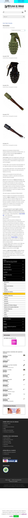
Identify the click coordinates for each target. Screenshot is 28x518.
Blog (5, 428)
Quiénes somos (7, 423)
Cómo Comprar (7, 438)
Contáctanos (6, 454)
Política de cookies (13, 481)
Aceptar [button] (16, 516)
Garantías (6, 444)
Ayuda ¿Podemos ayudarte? (10, 452)
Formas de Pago (7, 441)
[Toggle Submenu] (23, 261)
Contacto (6, 425)
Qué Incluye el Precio (8, 439)
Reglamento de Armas (8, 446)
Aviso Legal (7, 479)
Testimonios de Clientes (9, 426)
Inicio (4, 23)
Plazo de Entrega (7, 442)
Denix (7, 23)
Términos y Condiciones (9, 431)
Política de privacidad (8, 430)
